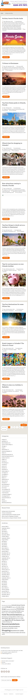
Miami (17, 24)
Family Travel (17, 22)
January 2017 (4, 571)
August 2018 (4, 539)
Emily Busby (19, 21)
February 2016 (5, 589)
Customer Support (19, 693)
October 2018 (4, 536)
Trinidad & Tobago (6, 494)
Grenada (4, 464)
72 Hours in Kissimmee (10, 63)
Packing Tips (9, 622)
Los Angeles (4, 474)
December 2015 (5, 592)
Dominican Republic (6, 451)
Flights (15, 349)
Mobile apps (8, 618)
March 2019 (4, 533)
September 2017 (5, 558)
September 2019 (5, 528)
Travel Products (5, 491)
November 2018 (5, 534)
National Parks (18, 618)
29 (19, 427)
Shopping (6, 630)
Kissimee (9, 24)
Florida (22, 22)
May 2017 (4, 564)
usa (13, 29)
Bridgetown (14, 607)
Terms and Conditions (6, 663)
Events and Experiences (13, 67)
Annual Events (20, 605)
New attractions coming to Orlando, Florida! (11, 518)
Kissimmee (13, 24)
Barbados (10, 391)
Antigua (3, 439)
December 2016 (5, 573)
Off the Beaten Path (18, 620)
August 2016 (4, 579)
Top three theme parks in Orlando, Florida (11, 514)
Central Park (13, 609)
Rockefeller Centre (12, 628)
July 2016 (4, 581)
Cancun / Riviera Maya (6, 444)
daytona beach (9, 26)
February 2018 (5, 549)
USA (12, 25)
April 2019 (4, 531)
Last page (4, 429)
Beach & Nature (11, 22)
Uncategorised (21, 69)
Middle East (4, 479)
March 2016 (4, 588)
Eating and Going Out (18, 149)
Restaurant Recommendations (11, 626)
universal (10, 29)
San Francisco (5, 486)
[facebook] (2, 672)
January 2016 (4, 591)
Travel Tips (16, 69)
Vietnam (3, 501)
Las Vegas (4, 472)
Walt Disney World (17, 25)
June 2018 (4, 543)
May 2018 (4, 544)
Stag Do (4, 632)
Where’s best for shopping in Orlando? (10, 516)
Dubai (3, 452)
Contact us (20, 1)
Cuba (3, 447)
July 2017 (4, 561)
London (18, 616)
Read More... (6, 57)
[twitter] (4, 672)
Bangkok (9, 607)
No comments (9, 70)
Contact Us (11, 693)
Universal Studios (7, 25)
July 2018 (4, 541)
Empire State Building (10, 611)
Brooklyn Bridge (20, 607)
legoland (20, 191)
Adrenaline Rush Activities (6, 605)
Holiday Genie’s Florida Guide (12, 18)
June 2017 (4, 563)
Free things (11, 612)
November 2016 (5, 574)
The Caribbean (16, 391)
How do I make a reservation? (8, 661)
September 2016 (5, 578)
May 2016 (4, 584)
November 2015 (5, 594)
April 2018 (4, 546)
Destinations (11, 149)
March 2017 (4, 568)
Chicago (3, 446)
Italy (23, 615)
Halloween (19, 612)
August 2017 (4, 559)
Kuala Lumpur (5, 471)
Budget (4, 609)
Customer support (14, 1)
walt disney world (17, 29)
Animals (13, 605)
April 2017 (4, 566)
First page (4, 427)
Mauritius (4, 476)
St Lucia (3, 487)
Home (2, 13)
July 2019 (4, 529)
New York (4, 481)
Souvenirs (14, 631)
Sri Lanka (20, 631)
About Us (6, 693)
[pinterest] (9, 672)
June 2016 (4, 583)
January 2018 (4, 551)
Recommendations (11, 624)
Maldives (21, 616)
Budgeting (8, 609)
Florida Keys (4, 24)
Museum (13, 618)
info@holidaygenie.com (6, 653)
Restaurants (5, 628)
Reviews (25, 1)
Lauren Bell (20, 66)
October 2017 (4, 556)
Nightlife (8, 620)
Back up (23, 425)
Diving (3, 611)
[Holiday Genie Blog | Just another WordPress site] (3, 3)
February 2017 (5, 569)
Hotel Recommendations (12, 615)
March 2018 (4, 548)
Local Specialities (11, 616)
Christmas (20, 609)
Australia (4, 607)
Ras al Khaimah (5, 484)
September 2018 (5, 538)
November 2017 (5, 554)
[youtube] (6, 672)
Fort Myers (6, 612)
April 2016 (4, 586)
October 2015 (4, 596)
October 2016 (4, 576)
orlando (11, 28)
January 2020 (4, 526)
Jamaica (3, 466)
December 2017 (5, 553)
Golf (15, 612)
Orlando (20, 24)
